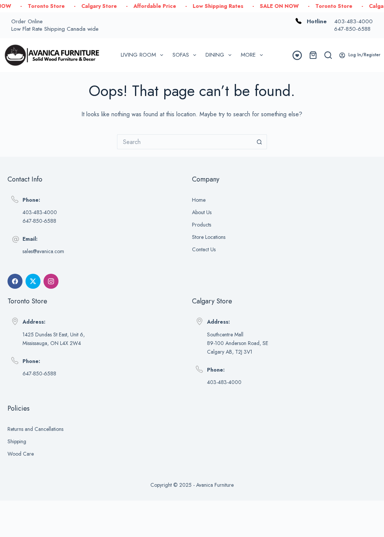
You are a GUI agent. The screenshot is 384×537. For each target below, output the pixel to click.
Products (201, 224)
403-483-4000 (353, 21)
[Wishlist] (297, 55)
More (248, 55)
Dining (215, 55)
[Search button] (259, 141)
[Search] (328, 55)
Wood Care (21, 454)
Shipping (17, 441)
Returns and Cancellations (35, 429)
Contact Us (204, 249)
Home (199, 200)
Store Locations (208, 237)
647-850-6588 (352, 29)
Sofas (180, 55)
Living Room (138, 55)
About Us (202, 212)
